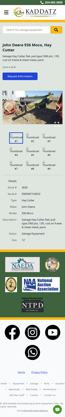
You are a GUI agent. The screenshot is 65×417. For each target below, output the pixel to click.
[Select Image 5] (32, 151)
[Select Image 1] (16, 138)
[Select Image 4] (16, 151)
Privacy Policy (39, 372)
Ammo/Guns (49, 389)
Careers (34, 395)
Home (4, 383)
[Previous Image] (8, 108)
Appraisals (14, 389)
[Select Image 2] (32, 138)
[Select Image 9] (49, 165)
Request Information (20, 76)
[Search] (56, 30)
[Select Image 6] (49, 151)
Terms (21, 372)
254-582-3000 (53, 2)
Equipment (18, 383)
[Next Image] (57, 108)
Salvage (34, 383)
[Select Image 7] (16, 165)
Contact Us (50, 395)
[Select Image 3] (49, 138)
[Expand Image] (57, 124)
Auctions (60, 383)
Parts (47, 383)
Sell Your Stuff (16, 395)
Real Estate (31, 389)
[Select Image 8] (32, 165)
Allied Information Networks (35, 410)
